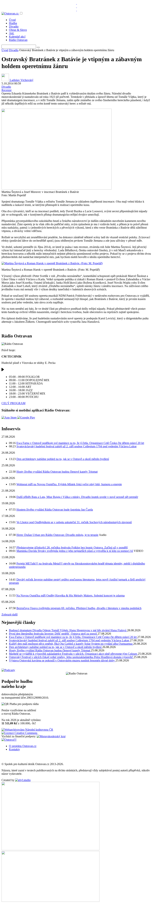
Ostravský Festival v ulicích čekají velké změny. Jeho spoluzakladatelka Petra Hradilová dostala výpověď (71, 657)
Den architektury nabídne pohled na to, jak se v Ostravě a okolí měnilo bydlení (62, 459)
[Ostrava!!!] (8, 739)
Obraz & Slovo (18, 29)
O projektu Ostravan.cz (22, 746)
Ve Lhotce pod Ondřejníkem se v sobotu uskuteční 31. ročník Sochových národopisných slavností (74, 522)
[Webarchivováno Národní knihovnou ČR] (27, 729)
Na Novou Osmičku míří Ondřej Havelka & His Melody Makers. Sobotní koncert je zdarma (70, 595)
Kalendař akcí (17, 36)
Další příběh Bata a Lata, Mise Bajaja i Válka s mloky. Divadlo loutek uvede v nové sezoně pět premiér (77, 497)
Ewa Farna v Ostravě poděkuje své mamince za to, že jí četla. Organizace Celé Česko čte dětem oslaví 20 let (80, 443)
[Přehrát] (2, 370)
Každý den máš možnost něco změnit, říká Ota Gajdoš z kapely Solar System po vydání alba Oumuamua (71, 643)
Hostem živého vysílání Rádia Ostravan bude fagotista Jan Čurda (54, 509)
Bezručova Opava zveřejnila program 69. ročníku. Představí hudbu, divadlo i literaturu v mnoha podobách (78, 608)
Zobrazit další (9, 614)
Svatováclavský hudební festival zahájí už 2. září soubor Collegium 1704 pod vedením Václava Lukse (76, 446)
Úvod (12, 19)
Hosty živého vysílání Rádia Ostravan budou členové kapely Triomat (57, 471)
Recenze (6, 90)
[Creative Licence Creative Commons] (19, 733)
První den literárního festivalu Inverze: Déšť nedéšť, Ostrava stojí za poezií (53, 633)
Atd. (11, 33)
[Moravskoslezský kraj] (51, 736)
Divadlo (13, 26)
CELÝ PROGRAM (13, 403)
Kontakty (14, 749)
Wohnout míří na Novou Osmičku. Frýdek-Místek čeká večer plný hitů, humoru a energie (69, 484)
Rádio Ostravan (18, 39)
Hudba (13, 23)
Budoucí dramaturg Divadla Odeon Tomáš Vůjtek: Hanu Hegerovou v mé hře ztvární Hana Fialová (68, 630)
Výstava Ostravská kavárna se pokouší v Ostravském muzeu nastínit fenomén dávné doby (62, 660)
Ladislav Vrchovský (21, 80)
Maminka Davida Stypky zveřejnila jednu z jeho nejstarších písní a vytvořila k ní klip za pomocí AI (74, 550)
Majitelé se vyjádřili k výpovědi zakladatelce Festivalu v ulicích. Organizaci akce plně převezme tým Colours (73, 653)
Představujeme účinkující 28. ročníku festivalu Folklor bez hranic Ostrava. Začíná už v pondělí (72, 547)
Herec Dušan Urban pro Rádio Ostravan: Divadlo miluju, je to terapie (57, 534)
